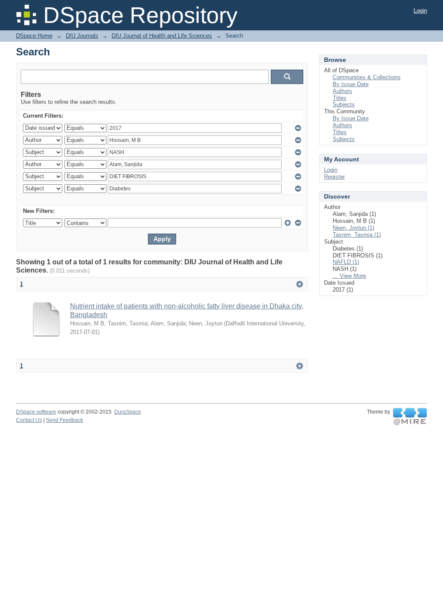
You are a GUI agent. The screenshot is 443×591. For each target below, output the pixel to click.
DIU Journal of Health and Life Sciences (162, 35)
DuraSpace (127, 412)
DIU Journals (82, 35)
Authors (342, 91)
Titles (340, 98)
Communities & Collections (367, 77)
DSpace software (36, 412)
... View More (349, 276)
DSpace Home (34, 35)
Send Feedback (64, 420)
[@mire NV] (410, 417)
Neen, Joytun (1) (353, 228)
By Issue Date (351, 84)
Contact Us (29, 420)
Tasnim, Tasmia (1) (357, 234)
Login (420, 10)
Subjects (344, 104)
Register (334, 176)
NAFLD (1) (346, 262)
